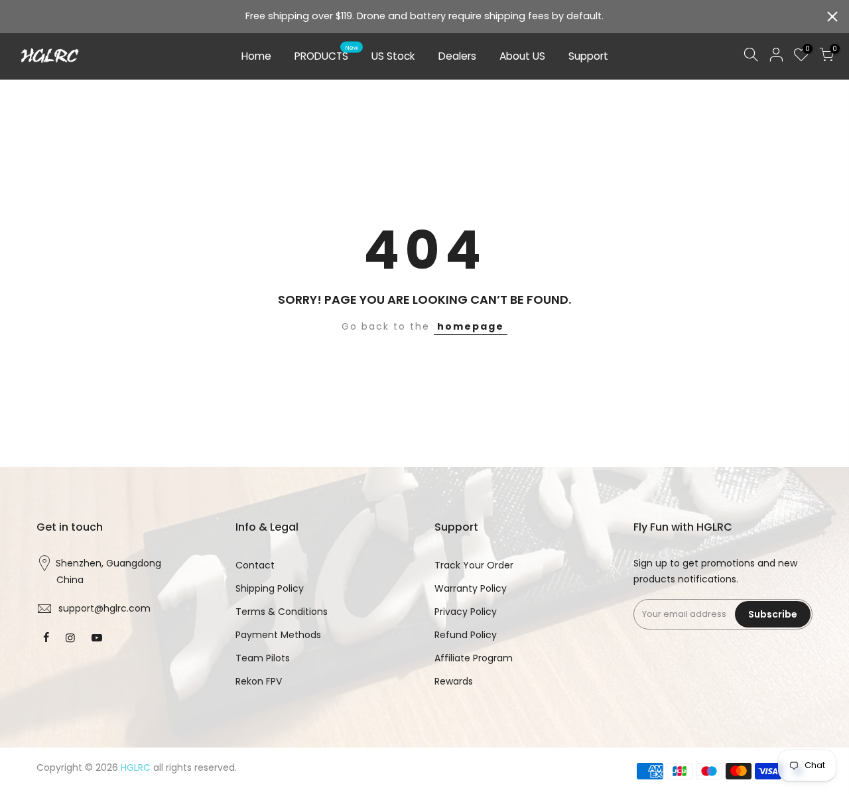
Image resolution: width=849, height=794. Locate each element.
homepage (470, 326)
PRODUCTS (326, 54)
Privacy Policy (465, 611)
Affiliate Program (473, 658)
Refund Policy (465, 634)
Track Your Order (473, 565)
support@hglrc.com (104, 608)
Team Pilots (262, 658)
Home (256, 56)
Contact (255, 565)
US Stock (393, 56)
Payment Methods (278, 634)
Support (588, 56)
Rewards (453, 681)
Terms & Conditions (281, 611)
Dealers (457, 56)
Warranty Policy (470, 588)
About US (522, 56)
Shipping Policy (269, 588)
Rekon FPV (258, 681)
